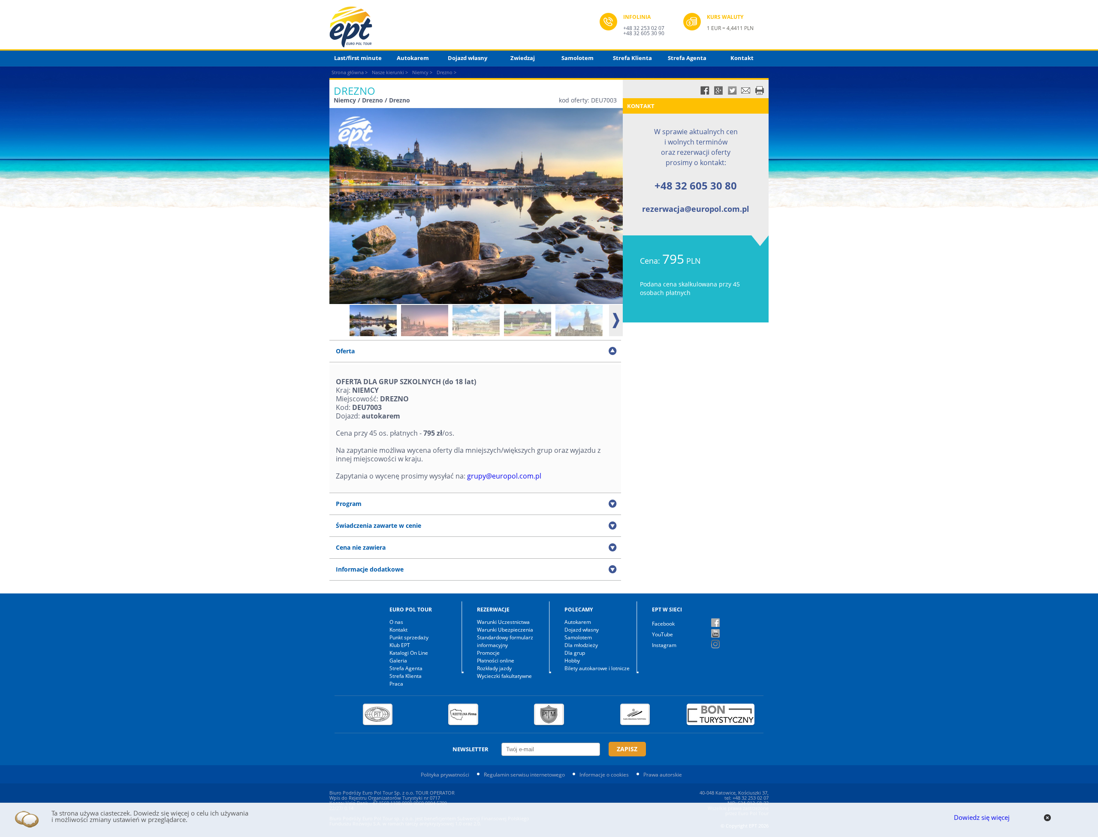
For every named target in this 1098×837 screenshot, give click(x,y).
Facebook (663, 623)
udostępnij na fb (704, 90)
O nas (396, 622)
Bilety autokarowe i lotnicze (597, 668)
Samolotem (577, 58)
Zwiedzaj (522, 58)
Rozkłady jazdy (494, 668)
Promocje (488, 652)
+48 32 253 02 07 (643, 28)
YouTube (662, 634)
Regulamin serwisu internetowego (524, 774)
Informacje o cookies (604, 774)
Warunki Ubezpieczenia (505, 629)
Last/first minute (358, 58)
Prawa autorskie (662, 774)
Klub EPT (399, 645)
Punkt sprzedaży (408, 637)
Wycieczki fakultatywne (504, 676)
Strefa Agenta (687, 58)
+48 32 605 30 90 (643, 33)
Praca (396, 683)
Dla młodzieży (581, 645)
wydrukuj (759, 90)
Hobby (572, 660)
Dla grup (574, 652)
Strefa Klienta (632, 58)
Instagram (664, 645)
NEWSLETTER (470, 749)
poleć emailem (746, 90)
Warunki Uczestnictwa (503, 622)
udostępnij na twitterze (732, 90)
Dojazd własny (467, 58)
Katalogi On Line (408, 652)
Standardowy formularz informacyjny (505, 641)
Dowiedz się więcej (982, 817)
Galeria (398, 660)
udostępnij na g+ (718, 90)
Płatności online (495, 660)
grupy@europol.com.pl (504, 476)
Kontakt (742, 58)
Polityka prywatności (445, 774)
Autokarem (413, 58)
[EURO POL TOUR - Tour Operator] (464, 27)
